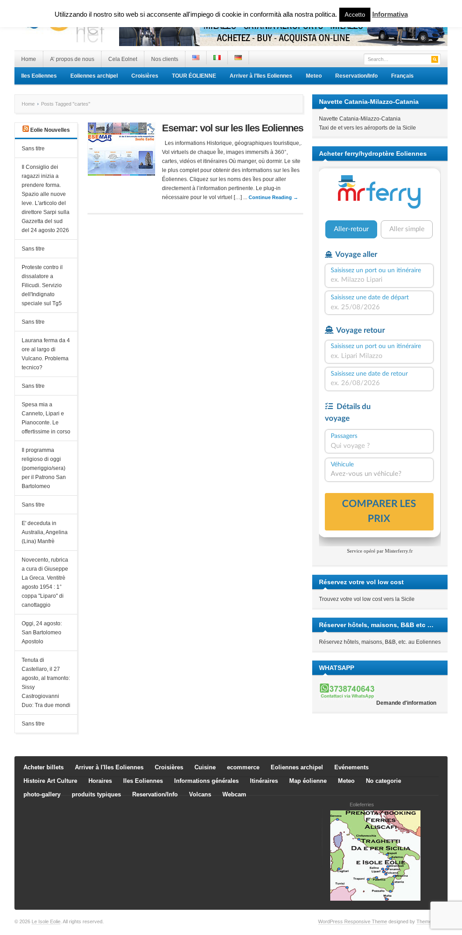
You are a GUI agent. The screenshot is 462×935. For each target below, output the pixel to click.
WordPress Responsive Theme (352, 921)
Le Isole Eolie (46, 921)
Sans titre (33, 148)
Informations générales (206, 780)
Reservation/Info (356, 76)
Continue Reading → (273, 197)
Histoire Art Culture (50, 780)
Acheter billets (43, 767)
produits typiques (96, 794)
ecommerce (243, 767)
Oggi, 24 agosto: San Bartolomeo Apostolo (42, 632)
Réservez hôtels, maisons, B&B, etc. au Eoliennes (380, 642)
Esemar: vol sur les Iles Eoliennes (232, 128)
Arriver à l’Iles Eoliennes (261, 76)
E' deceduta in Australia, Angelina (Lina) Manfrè (45, 532)
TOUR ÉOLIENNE (194, 76)
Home (28, 59)
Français (402, 76)
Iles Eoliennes (39, 76)
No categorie (383, 780)
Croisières (144, 76)
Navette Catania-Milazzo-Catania (360, 119)
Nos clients (164, 59)
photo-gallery (41, 794)
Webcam (234, 794)
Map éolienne (308, 780)
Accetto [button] (355, 14)
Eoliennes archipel (94, 76)
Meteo (314, 76)
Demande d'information (406, 703)
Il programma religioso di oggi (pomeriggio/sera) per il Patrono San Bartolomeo (44, 468)
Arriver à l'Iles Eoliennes (109, 767)
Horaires (100, 780)
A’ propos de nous (72, 59)
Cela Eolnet (122, 59)
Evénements (351, 767)
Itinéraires (264, 780)
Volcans (200, 794)
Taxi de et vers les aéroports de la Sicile (367, 128)
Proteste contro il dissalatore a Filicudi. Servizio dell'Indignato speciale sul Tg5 (42, 285)
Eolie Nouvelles (50, 130)
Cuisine (205, 767)
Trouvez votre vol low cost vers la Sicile (367, 599)
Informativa (390, 14)
